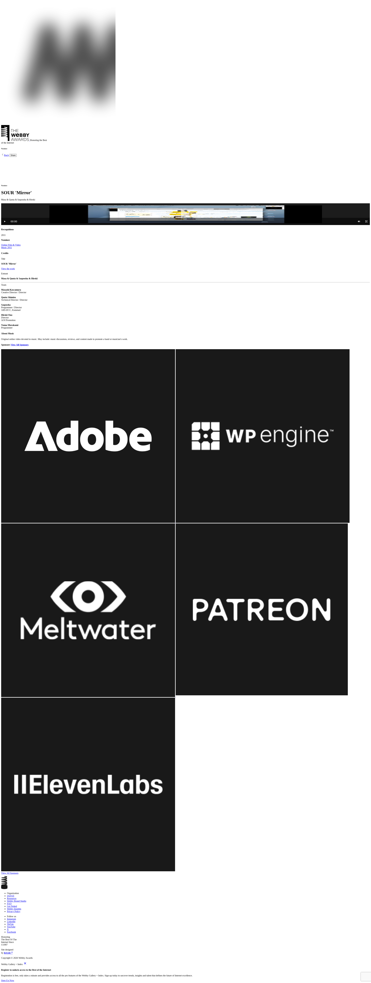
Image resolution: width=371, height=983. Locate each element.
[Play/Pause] (5, 221)
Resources (11, 898)
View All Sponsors (20, 345)
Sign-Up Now (7, 980)
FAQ (9, 903)
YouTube (11, 927)
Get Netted (12, 906)
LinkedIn (11, 921)
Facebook (11, 932)
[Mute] (359, 221)
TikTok (10, 924)
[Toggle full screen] (366, 221)
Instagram (11, 919)
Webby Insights (14, 909)
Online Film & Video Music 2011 (11, 246)
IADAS (10, 896)
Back (6, 155)
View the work (8, 268)
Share (13, 155)
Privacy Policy (13, 911)
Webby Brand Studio (16, 901)
